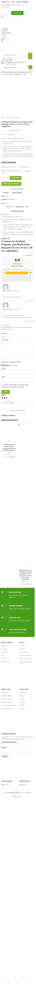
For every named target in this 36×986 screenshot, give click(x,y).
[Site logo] (13, 21)
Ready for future (6, 793)
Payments (22, 776)
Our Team (4, 780)
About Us (4, 776)
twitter (21, 826)
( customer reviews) (14, 261)
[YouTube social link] (20, 9)
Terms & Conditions (25, 786)
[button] (3, 87)
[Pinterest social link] (24, 9)
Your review (5, 471)
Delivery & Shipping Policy (25, 793)
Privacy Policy (23, 783)
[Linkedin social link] (13, 334)
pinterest (22, 839)
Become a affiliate (6, 826)
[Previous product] (28, 249)
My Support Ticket (7, 839)
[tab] (10, 338)
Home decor (16, 248)
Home (3, 248)
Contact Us (4, 783)
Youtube (21, 830)
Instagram (22, 833)
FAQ (2, 786)
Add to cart (16, 309)
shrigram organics (14, 923)
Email (3, 508)
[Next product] (32, 249)
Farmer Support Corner (8, 836)
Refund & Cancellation (26, 789)
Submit (5, 887)
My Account (17, 13)
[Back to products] (30, 249)
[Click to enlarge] (5, 100)
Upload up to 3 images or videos (11, 493)
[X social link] (14, 9)
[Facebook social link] (10, 9)
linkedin (21, 836)
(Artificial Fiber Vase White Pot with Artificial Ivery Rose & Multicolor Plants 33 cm (9, 579)
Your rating (3, 464)
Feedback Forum (6, 833)
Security (21, 780)
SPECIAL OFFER (8, 60)
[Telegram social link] (15, 334)
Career (3, 789)
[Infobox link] (17, 63)
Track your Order (6, 830)
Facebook (22, 823)
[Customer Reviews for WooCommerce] (30, 386)
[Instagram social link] (17, 9)
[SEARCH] (30, 56)
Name (3, 500)
